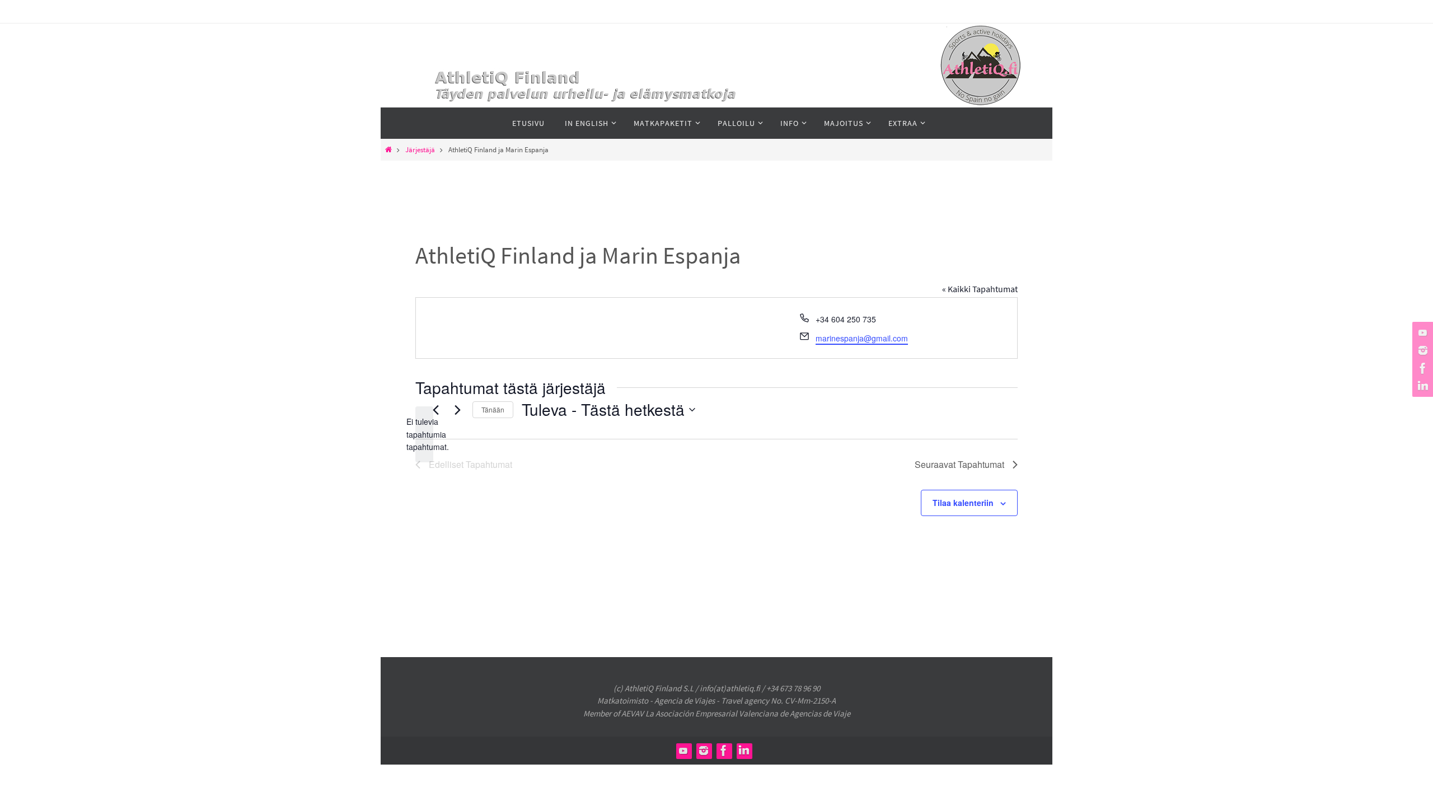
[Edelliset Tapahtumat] (435, 409)
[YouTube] (1421, 332)
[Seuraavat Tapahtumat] (457, 409)
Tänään (492, 409)
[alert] (424, 434)
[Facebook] (1421, 368)
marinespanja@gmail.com (862, 338)
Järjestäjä (420, 149)
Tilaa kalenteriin (963, 502)
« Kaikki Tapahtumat (980, 288)
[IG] (1421, 350)
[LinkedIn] (1421, 386)
